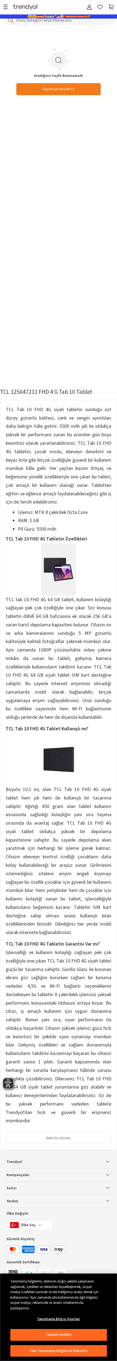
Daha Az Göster (58, 1138)
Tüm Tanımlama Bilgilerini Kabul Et (58, 1350)
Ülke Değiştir (17, 1213)
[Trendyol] (25, 7)
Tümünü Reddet (59, 1334)
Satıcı (12, 1188)
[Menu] (7, 7)
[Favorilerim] (100, 7)
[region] (58, 1317)
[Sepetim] (111, 7)
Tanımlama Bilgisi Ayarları (58, 1319)
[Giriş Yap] (89, 7)
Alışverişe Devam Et (58, 89)
